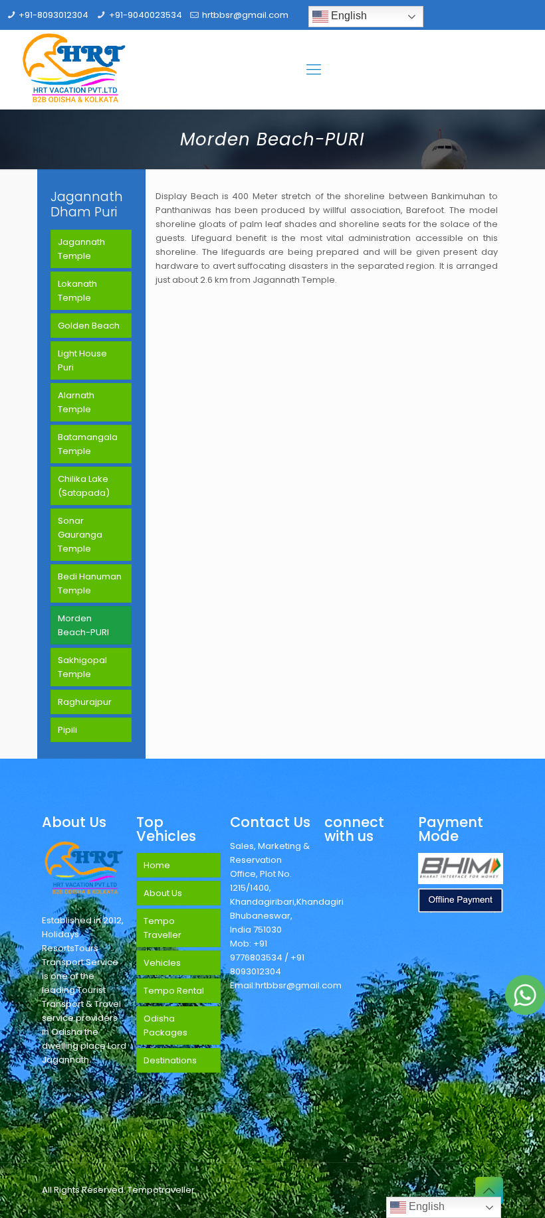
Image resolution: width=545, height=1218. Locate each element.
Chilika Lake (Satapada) (84, 486)
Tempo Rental (174, 990)
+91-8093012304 (53, 15)
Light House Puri (82, 360)
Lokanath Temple (77, 290)
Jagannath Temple (81, 249)
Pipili (67, 729)
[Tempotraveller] (74, 70)
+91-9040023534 (145, 15)
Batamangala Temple (88, 444)
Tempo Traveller (162, 928)
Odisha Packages (165, 1025)
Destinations (170, 1060)
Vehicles (162, 962)
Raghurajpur (85, 702)
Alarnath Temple (76, 402)
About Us (163, 893)
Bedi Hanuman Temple (90, 583)
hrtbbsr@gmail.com (245, 15)
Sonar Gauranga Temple (80, 534)
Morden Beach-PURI (83, 625)
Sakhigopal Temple (82, 667)
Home (157, 865)
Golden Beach (89, 325)
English (347, 15)
